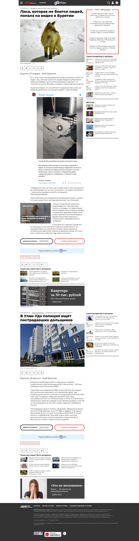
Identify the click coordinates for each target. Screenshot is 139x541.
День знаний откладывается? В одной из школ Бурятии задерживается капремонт (71, 459)
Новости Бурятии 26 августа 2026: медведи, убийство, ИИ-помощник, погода (102, 39)
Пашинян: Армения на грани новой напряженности (105, 112)
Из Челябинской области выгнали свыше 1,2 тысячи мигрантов (105, 132)
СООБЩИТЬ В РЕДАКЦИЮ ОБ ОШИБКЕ (81, 506)
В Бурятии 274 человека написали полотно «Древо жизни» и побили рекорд (102, 48)
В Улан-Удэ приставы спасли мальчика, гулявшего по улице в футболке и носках (102, 15)
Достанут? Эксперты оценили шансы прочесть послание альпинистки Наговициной (107, 351)
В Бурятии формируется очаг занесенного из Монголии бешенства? (70, 279)
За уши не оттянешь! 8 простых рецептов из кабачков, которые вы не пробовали (107, 344)
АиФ (33, 63)
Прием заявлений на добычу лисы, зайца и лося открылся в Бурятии (38, 273)
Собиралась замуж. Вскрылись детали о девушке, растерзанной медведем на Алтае (105, 81)
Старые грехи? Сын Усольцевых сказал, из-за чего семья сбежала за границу (106, 74)
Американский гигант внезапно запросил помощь (104, 126)
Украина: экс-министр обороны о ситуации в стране (105, 105)
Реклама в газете (61, 506)
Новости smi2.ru (27, 307)
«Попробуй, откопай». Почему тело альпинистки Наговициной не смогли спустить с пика (106, 317)
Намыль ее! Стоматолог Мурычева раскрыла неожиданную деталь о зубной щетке (106, 60)
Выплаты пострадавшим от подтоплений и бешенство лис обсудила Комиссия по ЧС (39, 279)
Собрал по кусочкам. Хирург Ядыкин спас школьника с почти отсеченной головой (107, 338)
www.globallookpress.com (28, 368)
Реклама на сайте (48, 506)
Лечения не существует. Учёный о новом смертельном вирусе (105, 93)
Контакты (37, 506)
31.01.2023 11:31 (24, 8)
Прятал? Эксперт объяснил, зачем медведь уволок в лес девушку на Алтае (106, 87)
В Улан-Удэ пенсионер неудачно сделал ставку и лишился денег (102, 31)
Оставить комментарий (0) (69, 241)
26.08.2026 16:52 (25, 313)
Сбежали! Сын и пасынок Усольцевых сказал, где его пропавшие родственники (107, 324)
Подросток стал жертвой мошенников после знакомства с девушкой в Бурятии (102, 23)
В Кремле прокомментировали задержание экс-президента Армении (104, 120)
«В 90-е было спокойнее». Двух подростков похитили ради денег (105, 330)
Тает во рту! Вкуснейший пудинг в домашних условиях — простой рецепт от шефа (106, 67)
